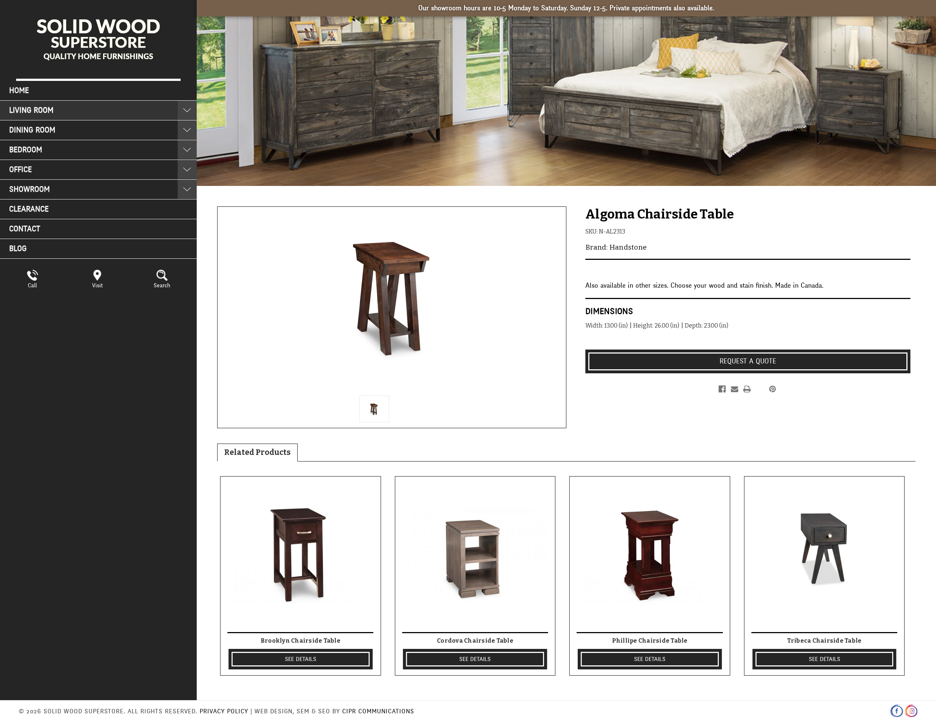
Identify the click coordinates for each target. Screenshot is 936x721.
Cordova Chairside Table (475, 640)
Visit (97, 285)
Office (20, 169)
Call (32, 285)
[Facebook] (722, 389)
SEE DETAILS (300, 659)
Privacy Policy (224, 711)
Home (19, 90)
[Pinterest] (772, 389)
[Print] (747, 389)
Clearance (29, 209)
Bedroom (25, 149)
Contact (24, 229)
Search (162, 285)
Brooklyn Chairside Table (300, 640)
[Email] (734, 389)
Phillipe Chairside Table (650, 640)
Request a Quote (748, 361)
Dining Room (32, 130)
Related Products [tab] (257, 452)
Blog (18, 248)
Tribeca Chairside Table (824, 640)
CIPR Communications (378, 711)
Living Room (31, 110)
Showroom (29, 189)
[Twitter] (759, 389)
